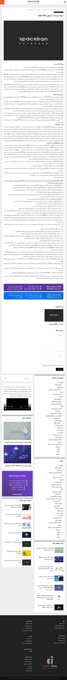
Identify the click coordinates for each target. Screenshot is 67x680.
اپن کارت (58, 447)
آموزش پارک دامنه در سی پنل (14, 533)
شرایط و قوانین (28, 657)
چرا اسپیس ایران (28, 664)
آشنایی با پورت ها (57, 394)
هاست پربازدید (28, 626)
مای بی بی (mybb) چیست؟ (56, 324)
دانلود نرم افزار (58, 420)
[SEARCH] (5, 378)
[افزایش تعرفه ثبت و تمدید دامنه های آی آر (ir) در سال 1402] (26, 507)
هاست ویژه (29, 623)
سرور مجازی (60, 428)
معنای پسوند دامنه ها (56, 404)
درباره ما (30, 666)
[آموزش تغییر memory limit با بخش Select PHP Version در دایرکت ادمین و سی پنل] (58, 588)
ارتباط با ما (29, 668)
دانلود (62, 406)
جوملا (58, 449)
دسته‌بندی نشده (59, 425)
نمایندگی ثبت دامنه (27, 643)
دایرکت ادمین (58, 437)
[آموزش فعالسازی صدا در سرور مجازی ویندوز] (26, 526)
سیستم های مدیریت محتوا (58, 12)
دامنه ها (61, 397)
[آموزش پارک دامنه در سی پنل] (26, 535)
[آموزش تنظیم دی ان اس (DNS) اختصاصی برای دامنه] (58, 559)
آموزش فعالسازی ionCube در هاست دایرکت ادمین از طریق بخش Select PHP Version (44, 597)
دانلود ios (57, 411)
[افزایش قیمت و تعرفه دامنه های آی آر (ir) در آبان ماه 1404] (58, 550)
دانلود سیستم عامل (57, 409)
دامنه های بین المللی (57, 401)
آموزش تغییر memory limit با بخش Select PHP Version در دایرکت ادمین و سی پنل (45, 588)
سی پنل (60, 442)
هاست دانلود (29, 628)
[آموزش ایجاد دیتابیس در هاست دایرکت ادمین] (58, 578)
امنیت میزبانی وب (57, 435)
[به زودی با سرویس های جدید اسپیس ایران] (26, 562)
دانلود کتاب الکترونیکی (56, 413)
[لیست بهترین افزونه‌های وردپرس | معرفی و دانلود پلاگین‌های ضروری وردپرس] (58, 569)
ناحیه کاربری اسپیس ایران (55, 389)
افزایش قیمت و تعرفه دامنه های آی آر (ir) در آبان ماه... (17, 442)
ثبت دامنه (29, 638)
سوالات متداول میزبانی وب (55, 439)
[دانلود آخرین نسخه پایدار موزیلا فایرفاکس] (26, 553)
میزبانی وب (60, 432)
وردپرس (58, 454)
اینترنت (61, 392)
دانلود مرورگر (57, 423)
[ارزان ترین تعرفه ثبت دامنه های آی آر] (26, 544)
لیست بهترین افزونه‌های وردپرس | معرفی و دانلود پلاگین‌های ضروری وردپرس (45, 568)
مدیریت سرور (60, 430)
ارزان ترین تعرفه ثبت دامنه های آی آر (13, 542)
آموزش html (58, 385)
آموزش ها (60, 382)
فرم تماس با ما (28, 671)
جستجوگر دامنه (28, 641)
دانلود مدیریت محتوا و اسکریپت (54, 416)
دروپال (58, 451)
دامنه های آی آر (58, 399)
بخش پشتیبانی (28, 649)
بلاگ (31, 651)
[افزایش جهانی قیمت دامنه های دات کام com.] (26, 516)
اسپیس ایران (48, 276)
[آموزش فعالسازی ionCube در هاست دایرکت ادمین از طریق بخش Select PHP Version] (58, 597)
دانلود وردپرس (56, 418)
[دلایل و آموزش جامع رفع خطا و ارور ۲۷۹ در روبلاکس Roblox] (58, 607)
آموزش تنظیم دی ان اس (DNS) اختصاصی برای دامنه (18, 466)
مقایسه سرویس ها (27, 630)
